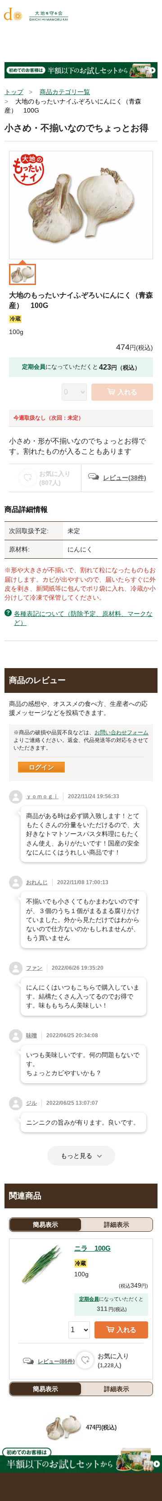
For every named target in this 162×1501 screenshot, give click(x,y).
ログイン (41, 767)
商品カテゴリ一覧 (65, 91)
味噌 (31, 1035)
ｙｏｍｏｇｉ (42, 796)
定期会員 (89, 1299)
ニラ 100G (92, 1248)
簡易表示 (45, 1224)
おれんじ (37, 882)
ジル (31, 1103)
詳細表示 (116, 1224)
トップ (13, 91)
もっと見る (76, 1155)
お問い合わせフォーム (121, 732)
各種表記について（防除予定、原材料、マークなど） (83, 618)
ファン (34, 968)
